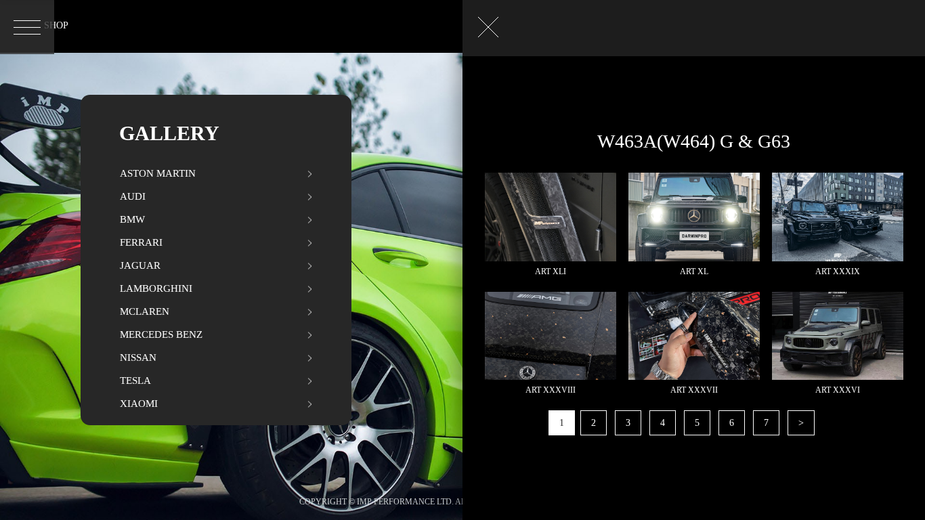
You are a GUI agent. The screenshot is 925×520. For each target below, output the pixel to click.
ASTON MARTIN (158, 173)
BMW (132, 219)
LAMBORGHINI (156, 288)
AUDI (133, 196)
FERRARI (141, 242)
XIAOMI (139, 403)
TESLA (135, 380)
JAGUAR (140, 265)
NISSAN (138, 357)
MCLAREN (144, 311)
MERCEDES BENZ (161, 334)
